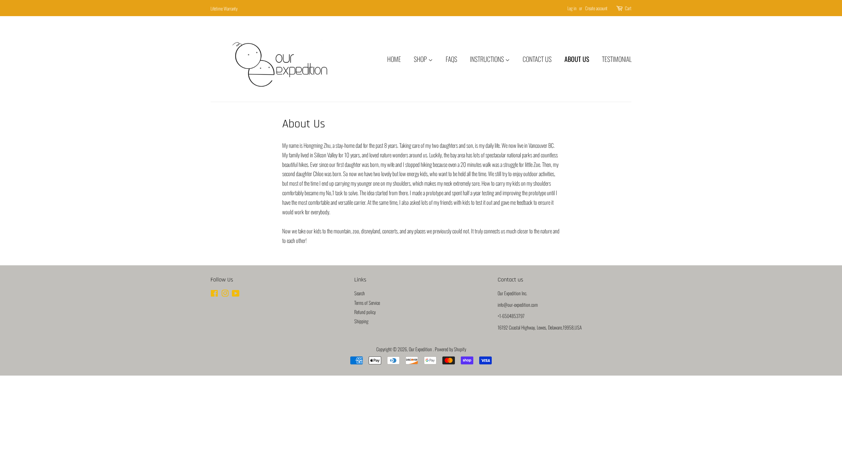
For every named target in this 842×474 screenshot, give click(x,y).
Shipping (361, 321)
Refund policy (365, 311)
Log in (571, 8)
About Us (576, 59)
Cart (628, 8)
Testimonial (617, 59)
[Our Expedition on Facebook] (214, 294)
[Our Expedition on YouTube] (235, 294)
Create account (596, 8)
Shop (421, 59)
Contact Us (537, 59)
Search (359, 293)
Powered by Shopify (450, 349)
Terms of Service (367, 302)
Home (394, 59)
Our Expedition (421, 349)
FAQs (451, 59)
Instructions (487, 59)
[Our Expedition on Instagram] (225, 294)
